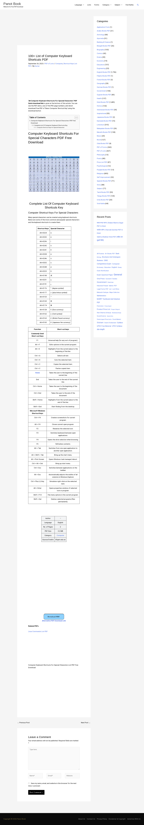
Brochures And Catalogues (111, 257)
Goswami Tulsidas (111, 279)
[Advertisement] (54, 30)
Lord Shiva (115, 289)
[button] (138, 5)
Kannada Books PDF (104, 121)
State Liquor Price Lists (104, 319)
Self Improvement (103, 177)
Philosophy (101, 155)
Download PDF (54, 617)
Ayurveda (100, 38)
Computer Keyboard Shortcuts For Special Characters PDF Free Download (53, 122)
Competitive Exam (104, 264)
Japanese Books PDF (104, 117)
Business (100, 260)
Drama (99, 57)
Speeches (110, 316)
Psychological (102, 166)
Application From (103, 27)
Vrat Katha (129, 5)
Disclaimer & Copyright (117, 819)
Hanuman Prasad (102, 286)
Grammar (111, 282)
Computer (59, 64)
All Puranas (100, 253)
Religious (100, 173)
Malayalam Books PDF (105, 128)
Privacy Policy (102, 819)
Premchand (108, 306)
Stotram (100, 323)
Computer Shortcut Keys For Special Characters (50, 127)
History (99, 106)
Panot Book (12, 4)
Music (99, 136)
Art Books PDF (110, 253)
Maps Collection (114, 292)
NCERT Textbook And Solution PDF (108, 300)
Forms (96, 5)
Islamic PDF (113, 286)
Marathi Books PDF (104, 132)
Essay (120, 267)
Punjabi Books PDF (103, 170)
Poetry (99, 158)
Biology (99, 257)
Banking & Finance (103, 42)
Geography (101, 83)
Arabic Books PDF (103, 31)
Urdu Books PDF (103, 200)
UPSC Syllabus (117, 326)
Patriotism (100, 306)
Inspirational (101, 113)
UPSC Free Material (104, 326)
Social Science (101, 316)
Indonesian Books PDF (105, 110)
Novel (99, 140)
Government (101, 91)
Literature (100, 125)
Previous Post (23, 723)
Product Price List (103, 309)
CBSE (106, 260)
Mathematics (101, 296)
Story (99, 185)
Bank (117, 253)
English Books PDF (103, 72)
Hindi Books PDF (103, 102)
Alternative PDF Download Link (54, 621)
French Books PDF (103, 80)
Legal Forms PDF (102, 289)
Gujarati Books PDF (104, 95)
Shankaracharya (116, 312)
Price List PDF (102, 162)
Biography (100, 50)
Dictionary (100, 267)
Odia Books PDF (103, 143)
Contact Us (91, 819)
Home (37, 373)
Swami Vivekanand (110, 322)
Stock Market (116, 319)
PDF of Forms (102, 147)
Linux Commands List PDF (38, 631)
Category (105, 5)
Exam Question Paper (105, 275)
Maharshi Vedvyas (103, 292)
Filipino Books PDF (103, 76)
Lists (89, 5)
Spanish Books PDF (104, 181)
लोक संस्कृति (101, 329)
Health (99, 98)
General (118, 274)
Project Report (115, 309)
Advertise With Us (134, 819)
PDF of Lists (49, 64)
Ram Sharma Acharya (104, 313)
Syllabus (120, 323)
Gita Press (101, 279)
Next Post (85, 723)
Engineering (101, 68)
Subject (117, 5)
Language (78, 5)
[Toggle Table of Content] (75, 117)
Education (100, 65)
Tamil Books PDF (103, 192)
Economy (100, 61)
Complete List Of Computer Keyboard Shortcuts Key (50, 125)
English (114, 267)
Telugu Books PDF (103, 196)
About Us (81, 819)
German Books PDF (104, 87)
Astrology (100, 35)
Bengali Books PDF (104, 46)
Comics (100, 53)
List (110, 289)
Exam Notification (103, 271)
